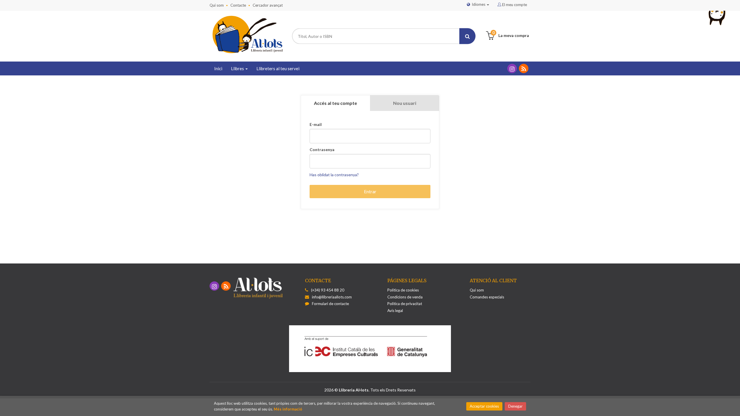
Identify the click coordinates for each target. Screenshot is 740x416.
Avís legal (395, 310)
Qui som (217, 5)
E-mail (316, 124)
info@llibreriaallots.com (332, 297)
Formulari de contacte (330, 303)
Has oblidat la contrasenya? (334, 174)
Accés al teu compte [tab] (335, 103)
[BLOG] (523, 68)
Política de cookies (403, 290)
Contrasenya (322, 150)
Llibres (238, 68)
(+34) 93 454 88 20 (327, 290)
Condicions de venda (405, 297)
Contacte (238, 5)
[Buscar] (467, 36)
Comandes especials (487, 297)
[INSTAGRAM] (512, 68)
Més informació (288, 409)
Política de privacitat (404, 303)
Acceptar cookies (484, 406)
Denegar (515, 406)
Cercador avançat (268, 5)
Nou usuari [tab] (404, 103)
